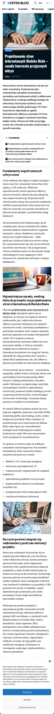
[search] (35, 3)
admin (7, 76)
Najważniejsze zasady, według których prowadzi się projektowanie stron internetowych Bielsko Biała (25, 151)
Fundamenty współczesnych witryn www (27, 144)
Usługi (8, 50)
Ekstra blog (18, 3)
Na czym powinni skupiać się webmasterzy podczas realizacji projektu (27, 160)
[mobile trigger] (5, 3)
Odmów (27, 699)
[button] (49, 661)
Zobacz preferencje (27, 707)
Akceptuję (27, 692)
